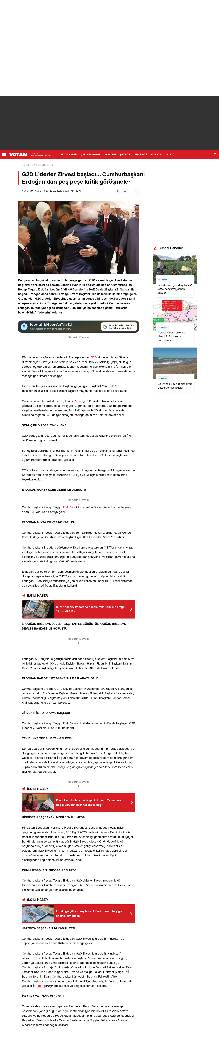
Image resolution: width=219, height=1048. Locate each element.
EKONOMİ (141, 154)
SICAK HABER (69, 154)
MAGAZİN (156, 154)
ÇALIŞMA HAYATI (91, 154)
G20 (92, 280)
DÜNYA (170, 154)
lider (40, 985)
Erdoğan (44, 289)
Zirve (77, 401)
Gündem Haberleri (43, 165)
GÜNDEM (110, 154)
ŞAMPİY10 (125, 154)
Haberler (26, 165)
